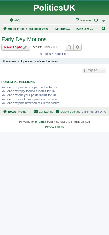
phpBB (39, 121)
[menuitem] (14, 20)
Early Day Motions (24, 39)
